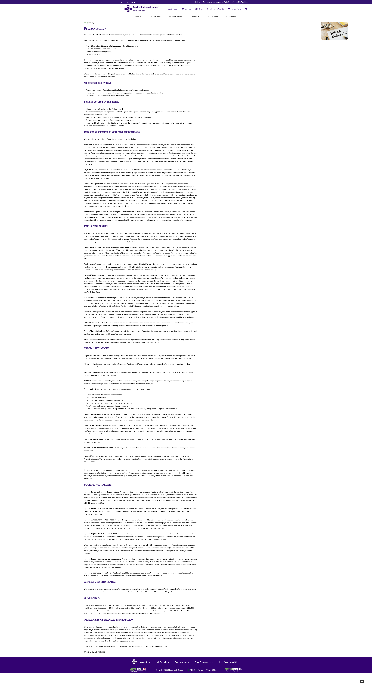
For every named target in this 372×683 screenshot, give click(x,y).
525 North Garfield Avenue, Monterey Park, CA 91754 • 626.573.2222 (221, 2)
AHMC (192, 670)
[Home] (85, 23)
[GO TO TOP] (362, 681)
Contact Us (195, 17)
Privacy (91, 23)
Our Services (155, 17)
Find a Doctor (213, 17)
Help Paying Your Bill (216, 9)
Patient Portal (236, 9)
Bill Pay (200, 9)
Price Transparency (203, 662)
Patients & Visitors (175, 17)
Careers (187, 9)
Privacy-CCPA (211, 670)
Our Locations (230, 17)
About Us (138, 17)
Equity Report (173, 9)
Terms (200, 670)
